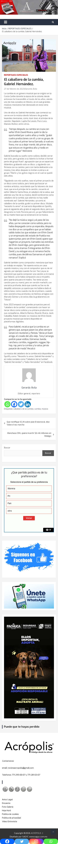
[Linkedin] (28, 404)
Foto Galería (7, 806)
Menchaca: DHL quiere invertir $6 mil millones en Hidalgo (29, 434)
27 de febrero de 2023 (14, 89)
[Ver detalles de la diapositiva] (29, 667)
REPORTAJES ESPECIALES (16, 75)
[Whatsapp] (7, 404)
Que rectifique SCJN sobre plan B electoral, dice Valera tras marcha (28, 423)
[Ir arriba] (53, 832)
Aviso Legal (7, 799)
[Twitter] (21, 404)
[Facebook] (14, 404)
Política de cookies (10, 814)
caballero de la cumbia (23, 409)
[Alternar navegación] (5, 22)
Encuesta (6, 803)
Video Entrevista (9, 821)
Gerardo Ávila (31, 89)
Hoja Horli (6, 810)
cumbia (37, 409)
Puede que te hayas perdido (21, 727)
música (45, 409)
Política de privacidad (11, 817)
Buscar (7, 447)
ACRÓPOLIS (36, 833)
